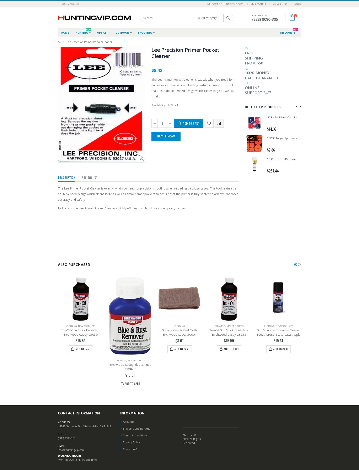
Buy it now (166, 136)
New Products (86, 360)
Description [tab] (66, 177)
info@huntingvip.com (71, 450)
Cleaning (71, 360)
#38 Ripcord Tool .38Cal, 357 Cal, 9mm (290, 138)
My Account (258, 4)
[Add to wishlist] (209, 123)
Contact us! (130, 449)
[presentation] (296, 106)
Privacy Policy (131, 442)
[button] (296, 264)
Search (228, 18)
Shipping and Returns (136, 428)
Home (59, 42)
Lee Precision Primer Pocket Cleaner (185, 53)
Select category (207, 18)
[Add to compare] (219, 123)
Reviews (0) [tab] (89, 177)
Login (297, 4)
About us (128, 422)
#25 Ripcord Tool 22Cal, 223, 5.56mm (289, 117)
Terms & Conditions (135, 435)
